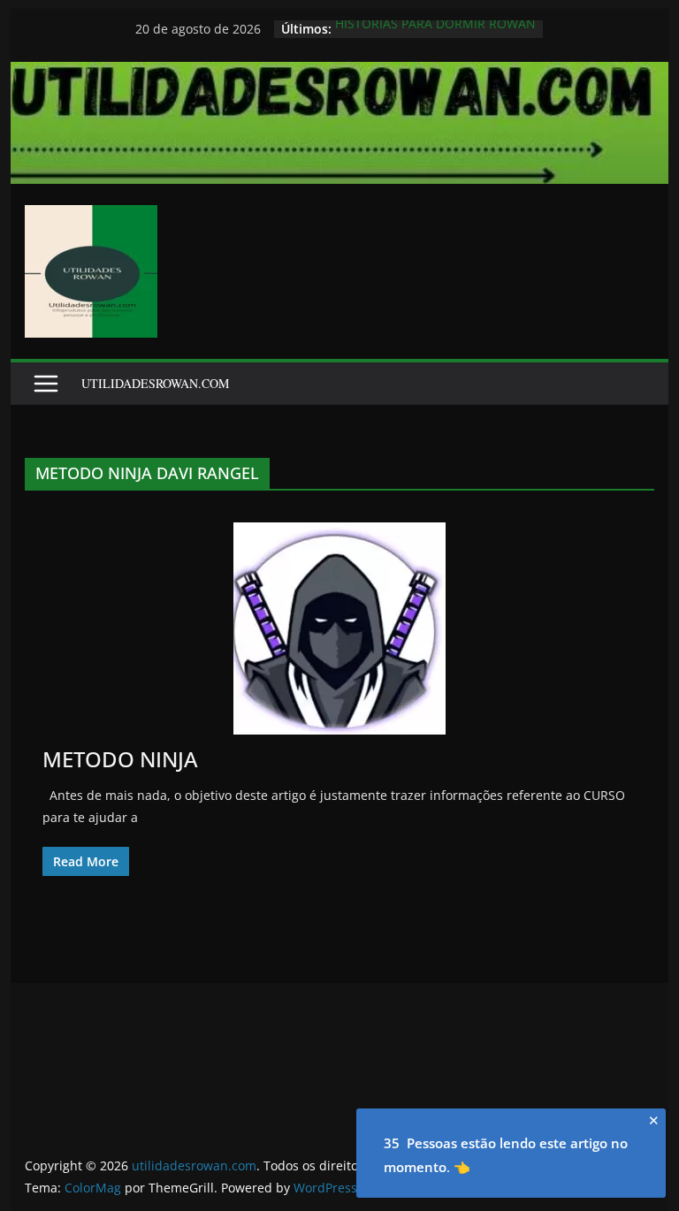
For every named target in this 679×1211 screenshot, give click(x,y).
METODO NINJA (120, 758)
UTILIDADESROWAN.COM (155, 383)
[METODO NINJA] (339, 628)
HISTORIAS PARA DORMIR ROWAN (435, 27)
